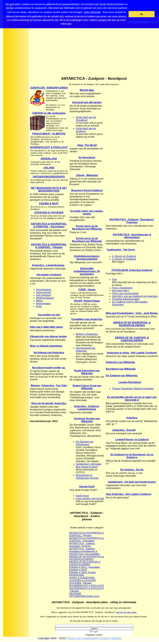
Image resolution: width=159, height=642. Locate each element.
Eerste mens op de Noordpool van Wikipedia (87, 227)
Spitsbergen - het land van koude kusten (132, 482)
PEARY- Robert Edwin (87, 301)
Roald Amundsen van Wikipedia (87, 372)
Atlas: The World (87, 145)
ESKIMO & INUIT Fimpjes (82, 572)
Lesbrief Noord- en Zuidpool (132, 439)
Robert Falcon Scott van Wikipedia (87, 387)
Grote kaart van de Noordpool (86, 118)
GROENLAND (49, 158)
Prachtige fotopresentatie (125, 299)
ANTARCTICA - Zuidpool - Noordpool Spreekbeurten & (83, 550)
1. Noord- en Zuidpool (124, 256)
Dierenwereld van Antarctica (85, 349)
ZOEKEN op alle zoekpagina (49, 113)
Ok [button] (141, 14)
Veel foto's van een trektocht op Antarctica (135, 296)
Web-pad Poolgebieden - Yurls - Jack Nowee (132, 313)
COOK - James (86, 289)
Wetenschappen (45, 298)
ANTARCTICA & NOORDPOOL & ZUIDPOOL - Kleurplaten (49, 225)
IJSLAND (48, 167)
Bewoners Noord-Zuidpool (87, 190)
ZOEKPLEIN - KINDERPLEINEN (49, 87)
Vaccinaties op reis (49, 314)
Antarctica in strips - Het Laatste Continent (132, 352)
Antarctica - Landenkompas (48, 265)
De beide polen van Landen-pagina (86, 212)
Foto (114, 279)
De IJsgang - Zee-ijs (131, 469)
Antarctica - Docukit (124, 430)
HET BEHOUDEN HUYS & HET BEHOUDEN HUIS (49, 189)
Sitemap (116, 638)
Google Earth (87, 486)
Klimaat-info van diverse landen (48, 336)
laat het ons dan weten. (126, 612)
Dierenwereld (43, 292)
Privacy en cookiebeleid (82, 638)
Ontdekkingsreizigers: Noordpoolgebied (87, 257)
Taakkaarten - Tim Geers (121, 249)
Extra (39, 306)
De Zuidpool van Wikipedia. (122, 375)
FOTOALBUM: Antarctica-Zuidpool (132, 270)
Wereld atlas (87, 90)
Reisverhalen (43, 303)
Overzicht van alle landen (87, 102)
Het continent (43, 295)
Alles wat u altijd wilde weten (46, 327)
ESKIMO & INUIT (49, 203)
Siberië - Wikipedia (87, 175)
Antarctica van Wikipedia (120, 362)
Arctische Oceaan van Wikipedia (87, 420)
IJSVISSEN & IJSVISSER (49, 212)
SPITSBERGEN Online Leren (84, 596)
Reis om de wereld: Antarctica (48, 403)
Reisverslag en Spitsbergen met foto (87, 476)
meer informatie (92, 12)
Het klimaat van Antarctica (49, 352)
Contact (104, 638)
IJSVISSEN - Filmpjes (80, 583)
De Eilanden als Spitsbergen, (84, 443)
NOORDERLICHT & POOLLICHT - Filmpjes (86, 589)
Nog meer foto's (120, 290)
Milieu (39, 300)
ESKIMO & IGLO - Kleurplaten (84, 567)
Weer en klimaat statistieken (46, 346)
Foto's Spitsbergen (122, 288)
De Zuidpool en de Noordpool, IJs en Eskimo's (132, 456)
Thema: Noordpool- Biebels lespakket (133, 388)
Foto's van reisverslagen (125, 293)
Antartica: (132, 417)
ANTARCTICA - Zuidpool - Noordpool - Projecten (82, 544)
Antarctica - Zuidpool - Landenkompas (87, 407)
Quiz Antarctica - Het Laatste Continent (128, 494)
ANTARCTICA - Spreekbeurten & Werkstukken (132, 236)
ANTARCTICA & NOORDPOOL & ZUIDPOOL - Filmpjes (49, 246)
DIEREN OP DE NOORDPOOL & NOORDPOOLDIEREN (86, 558)
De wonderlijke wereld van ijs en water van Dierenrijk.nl (132, 398)
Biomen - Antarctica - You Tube (49, 385)
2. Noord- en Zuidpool (124, 259)
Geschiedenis (43, 289)
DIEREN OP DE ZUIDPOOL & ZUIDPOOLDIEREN (84, 563)
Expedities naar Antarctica (86, 319)
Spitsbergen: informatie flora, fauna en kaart (88, 465)
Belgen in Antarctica (87, 334)
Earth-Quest (82, 495)
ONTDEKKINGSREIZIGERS (49, 176)
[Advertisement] (16, 77)
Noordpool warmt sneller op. (49, 367)
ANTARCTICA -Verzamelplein (84, 554)
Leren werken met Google (90, 498)
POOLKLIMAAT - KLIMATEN (48, 133)
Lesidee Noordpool (129, 382)
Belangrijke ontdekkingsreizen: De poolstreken (87, 271)
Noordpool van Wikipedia (121, 369)
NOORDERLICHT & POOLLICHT (49, 147)
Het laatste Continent (48, 274)
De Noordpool (87, 157)
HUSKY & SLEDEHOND (82, 577)
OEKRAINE (75, 593)
